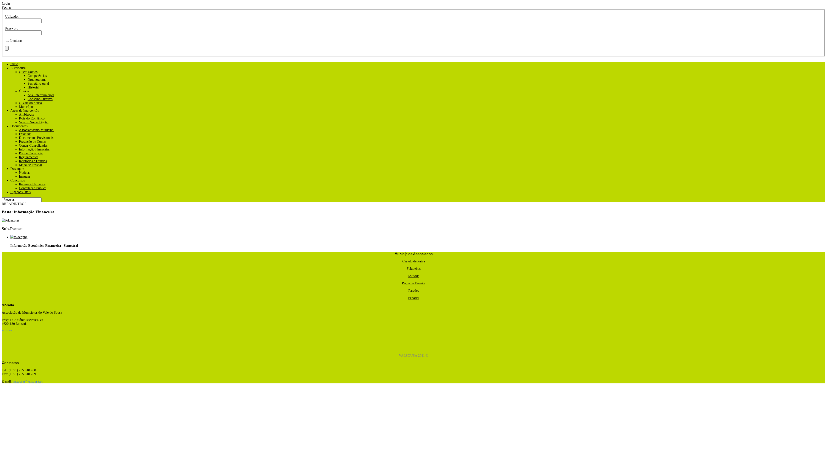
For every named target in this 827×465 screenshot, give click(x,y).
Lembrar (16, 40)
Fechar (6, 7)
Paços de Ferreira (413, 283)
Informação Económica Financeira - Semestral (44, 245)
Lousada (413, 276)
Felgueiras (414, 268)
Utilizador (12, 16)
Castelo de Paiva (413, 261)
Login (6, 3)
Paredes (413, 290)
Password (11, 28)
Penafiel (413, 298)
